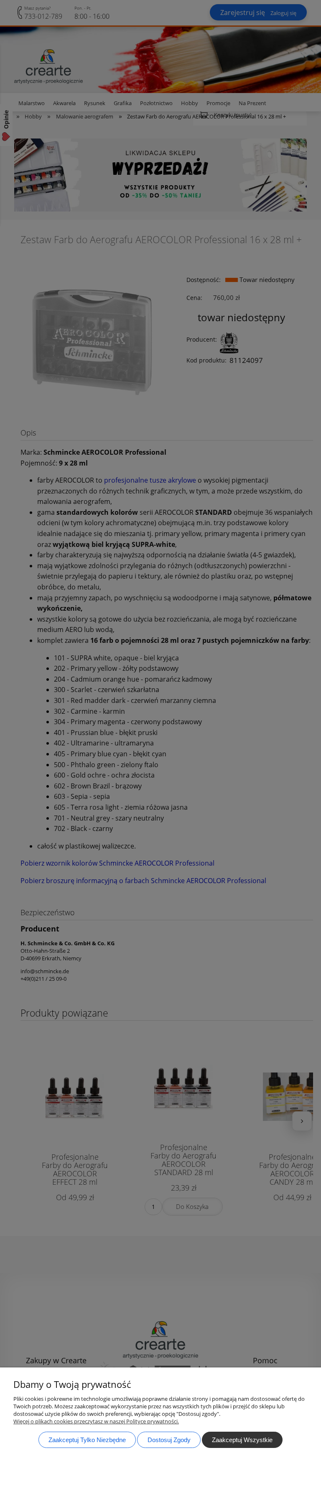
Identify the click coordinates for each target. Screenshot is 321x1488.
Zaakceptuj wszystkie (242, 1439)
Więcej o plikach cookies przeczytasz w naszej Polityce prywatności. (96, 1421)
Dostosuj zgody (169, 1439)
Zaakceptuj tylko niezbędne (87, 1439)
